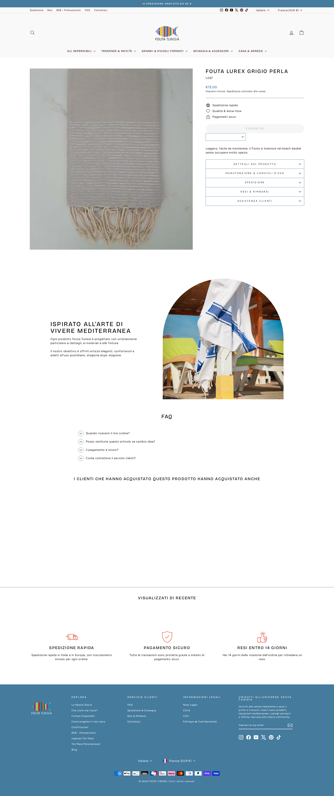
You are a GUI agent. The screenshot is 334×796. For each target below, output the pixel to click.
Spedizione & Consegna (141, 710)
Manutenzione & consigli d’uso (255, 173)
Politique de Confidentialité (200, 721)
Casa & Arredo (251, 51)
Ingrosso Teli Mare (83, 738)
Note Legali (190, 704)
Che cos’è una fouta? (84, 710)
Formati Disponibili (83, 716)
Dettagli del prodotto (255, 164)
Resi (50, 10)
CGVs (186, 710)
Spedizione (36, 10)
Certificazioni (80, 727)
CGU (186, 716)
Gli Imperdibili (79, 51)
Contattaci (101, 10)
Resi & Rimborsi (255, 191)
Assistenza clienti (255, 201)
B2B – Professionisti (68, 10)
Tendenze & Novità (117, 51)
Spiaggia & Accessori (211, 51)
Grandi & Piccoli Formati (163, 51)
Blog (74, 749)
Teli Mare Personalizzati (86, 744)
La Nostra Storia (82, 704)
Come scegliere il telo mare (88, 721)
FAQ (87, 10)
